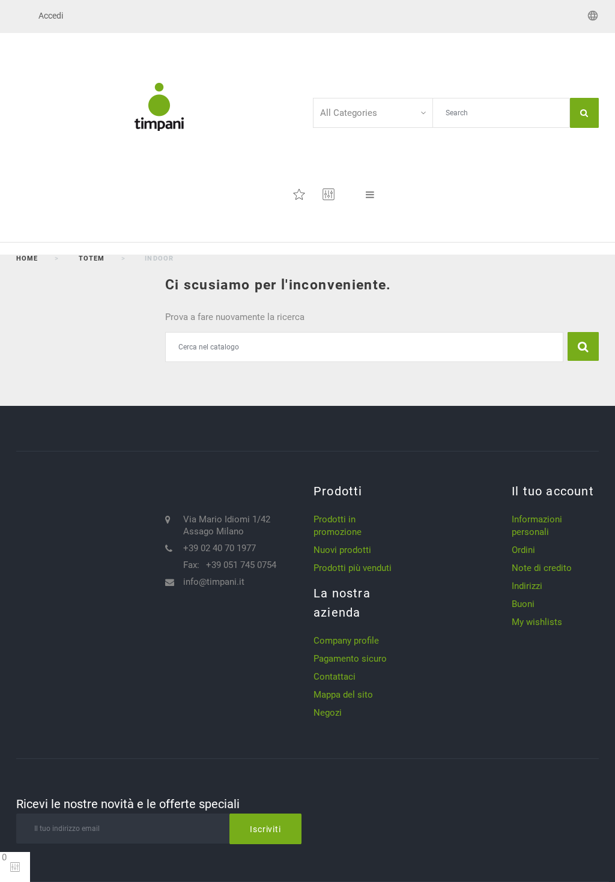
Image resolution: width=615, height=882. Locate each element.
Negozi (328, 712)
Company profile (346, 640)
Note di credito (542, 568)
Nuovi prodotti (342, 550)
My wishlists (537, 622)
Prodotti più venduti (353, 568)
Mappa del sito (343, 694)
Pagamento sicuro (350, 658)
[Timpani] (159, 106)
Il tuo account (553, 491)
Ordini (523, 550)
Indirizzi (527, 586)
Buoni (523, 604)
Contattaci (335, 676)
